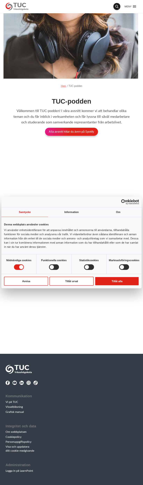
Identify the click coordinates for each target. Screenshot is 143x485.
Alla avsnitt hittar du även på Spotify (71, 131)
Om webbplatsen (16, 431)
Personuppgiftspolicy (18, 441)
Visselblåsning (14, 407)
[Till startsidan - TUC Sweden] (17, 6)
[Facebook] (8, 383)
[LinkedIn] (22, 383)
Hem (63, 86)
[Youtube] (15, 383)
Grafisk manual (15, 412)
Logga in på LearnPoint (19, 470)
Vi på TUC (12, 402)
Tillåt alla (117, 281)
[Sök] (116, 6)
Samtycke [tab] (25, 212)
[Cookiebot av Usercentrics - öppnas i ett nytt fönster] (123, 202)
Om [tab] (118, 212)
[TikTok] (35, 383)
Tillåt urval (71, 281)
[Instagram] (29, 383)
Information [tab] (71, 212)
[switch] (54, 267)
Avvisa (26, 281)
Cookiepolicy (13, 437)
